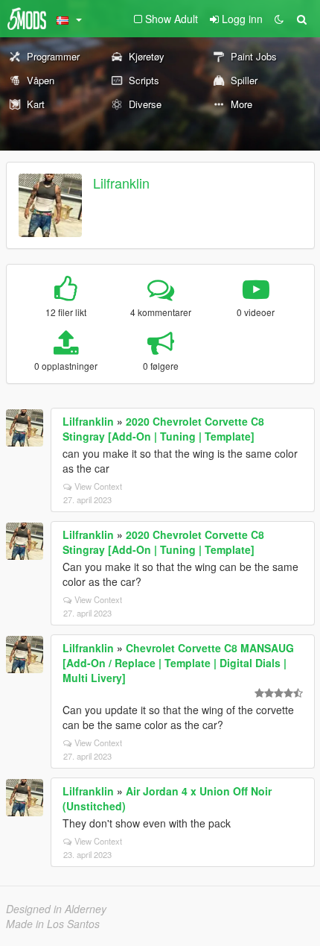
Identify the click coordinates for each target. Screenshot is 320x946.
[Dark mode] (279, 18)
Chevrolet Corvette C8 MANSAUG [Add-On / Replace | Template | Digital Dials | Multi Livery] (178, 662)
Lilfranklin (121, 182)
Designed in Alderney (56, 908)
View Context (98, 486)
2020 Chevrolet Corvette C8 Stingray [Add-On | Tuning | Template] (163, 429)
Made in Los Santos (53, 923)
